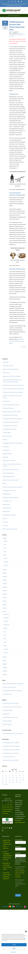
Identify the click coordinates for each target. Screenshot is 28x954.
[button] (26, 931)
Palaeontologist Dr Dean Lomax (10, 717)
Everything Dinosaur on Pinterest (11, 753)
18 (23, 777)
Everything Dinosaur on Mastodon (11, 749)
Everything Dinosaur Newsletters (11, 422)
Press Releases (6, 504)
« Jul (3, 784)
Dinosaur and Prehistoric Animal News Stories (12, 396)
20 (6, 780)
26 (3, 782)
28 (9, 782)
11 (11, 805)
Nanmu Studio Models (8, 473)
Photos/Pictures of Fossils (9, 490)
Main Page (5, 457)
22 (13, 780)
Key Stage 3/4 (6, 450)
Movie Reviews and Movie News (11, 469)
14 (9, 777)
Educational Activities (8, 408)
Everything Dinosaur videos (9, 429)
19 (2, 780)
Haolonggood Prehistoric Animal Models (12, 443)
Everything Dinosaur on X (9, 756)
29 (13, 782)
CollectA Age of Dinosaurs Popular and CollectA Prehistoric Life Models (12, 380)
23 (16, 780)
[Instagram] (2, 830)
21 (9, 780)
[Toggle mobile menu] (25, 10)
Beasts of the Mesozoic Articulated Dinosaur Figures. (16, 341)
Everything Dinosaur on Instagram (11, 746)
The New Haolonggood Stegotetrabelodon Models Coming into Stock (7, 855)
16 (16, 777)
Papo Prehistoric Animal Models (11, 480)
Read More (23, 346)
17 (19, 777)
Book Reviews (6, 372)
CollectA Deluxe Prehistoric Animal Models (13, 385)
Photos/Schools (7, 494)
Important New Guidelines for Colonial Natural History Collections (7, 844)
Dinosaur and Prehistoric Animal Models (13, 392)
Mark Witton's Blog (7, 710)
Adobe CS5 (5, 362)
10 (19, 775)
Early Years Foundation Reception (11, 404)
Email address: (19, 840)
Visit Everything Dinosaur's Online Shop (12, 733)
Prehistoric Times (7, 501)
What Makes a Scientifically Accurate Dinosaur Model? (7, 866)
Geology (5, 439)
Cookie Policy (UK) (7, 694)
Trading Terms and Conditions (19, 874)
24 (20, 780)
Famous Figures (7, 432)
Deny (14, 948)
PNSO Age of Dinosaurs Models (10, 497)
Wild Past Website (7, 724)
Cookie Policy (13, 952)
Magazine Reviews (7, 453)
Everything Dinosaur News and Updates (12, 418)
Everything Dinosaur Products (10, 425)
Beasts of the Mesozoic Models (10, 369)
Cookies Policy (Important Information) (12, 690)
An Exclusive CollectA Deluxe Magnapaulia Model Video (7, 875)
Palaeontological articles (9, 476)
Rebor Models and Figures (9, 515)
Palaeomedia (6, 714)
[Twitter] (5, 828)
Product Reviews (7, 508)
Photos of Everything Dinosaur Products (12, 487)
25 (23, 780)
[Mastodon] (11, 828)
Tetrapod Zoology (7, 720)
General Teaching (7, 436)
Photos (4, 483)
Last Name (18, 853)
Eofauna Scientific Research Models (12, 411)
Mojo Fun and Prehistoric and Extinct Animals (12, 465)
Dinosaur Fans (6, 401)
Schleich (5, 518)
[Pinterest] (7, 828)
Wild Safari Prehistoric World (10, 529)
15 (12, 777)
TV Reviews (5, 525)
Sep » (6, 784)
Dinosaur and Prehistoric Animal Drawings (13, 388)
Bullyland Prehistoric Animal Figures (12, 376)
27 (6, 782)
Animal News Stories (8, 365)
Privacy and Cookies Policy (9, 687)
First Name (18, 846)
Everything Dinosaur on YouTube (11, 760)
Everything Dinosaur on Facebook (11, 742)
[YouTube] (9, 828)
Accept (14, 944)
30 (16, 782)
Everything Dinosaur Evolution (10, 415)
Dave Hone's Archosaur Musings (11, 703)
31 (19, 782)
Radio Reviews (6, 511)
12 (2, 777)
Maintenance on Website (9, 460)
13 (6, 777)
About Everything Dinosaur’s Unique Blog (13, 683)
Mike (11, 31)
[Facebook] (2, 828)
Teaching (5, 522)
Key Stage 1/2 (6, 446)
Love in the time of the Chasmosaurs (12, 706)
